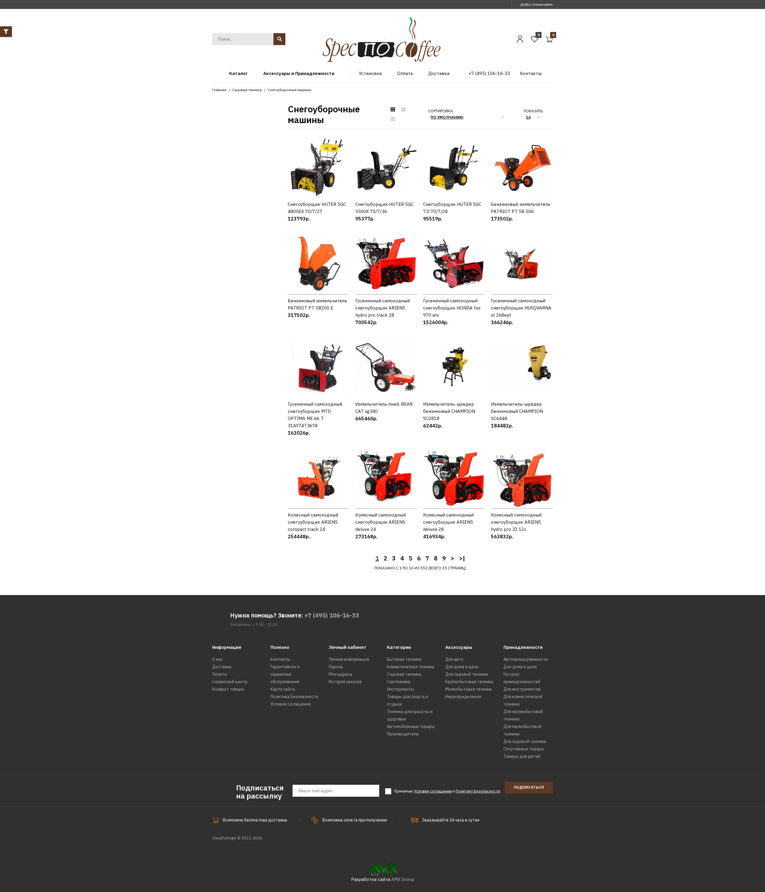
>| (462, 558)
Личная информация (349, 659)
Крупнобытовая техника (469, 681)
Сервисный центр (229, 681)
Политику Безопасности (478, 791)
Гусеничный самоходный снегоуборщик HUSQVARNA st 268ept (521, 308)
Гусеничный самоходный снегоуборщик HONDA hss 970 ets (452, 308)
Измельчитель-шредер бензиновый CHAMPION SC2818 (449, 411)
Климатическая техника (410, 666)
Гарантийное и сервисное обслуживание (284, 674)
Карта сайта (282, 689)
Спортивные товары (524, 749)
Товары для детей (522, 756)
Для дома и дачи (461, 666)
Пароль (336, 666)
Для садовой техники (466, 674)
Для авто (454, 659)
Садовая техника (247, 90)
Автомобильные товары (411, 726)
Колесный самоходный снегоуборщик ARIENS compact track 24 (313, 522)
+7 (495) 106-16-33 (332, 615)
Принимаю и (447, 791)
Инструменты (400, 689)
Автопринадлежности (526, 659)
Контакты (280, 659)
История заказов (345, 681)
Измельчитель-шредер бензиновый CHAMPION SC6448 (517, 411)
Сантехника (399, 681)
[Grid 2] (403, 109)
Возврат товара (228, 689)
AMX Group (402, 879)
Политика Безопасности (294, 696)
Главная (219, 90)
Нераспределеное (463, 696)
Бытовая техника (404, 659)
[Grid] (392, 109)
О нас (217, 659)
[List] (392, 119)
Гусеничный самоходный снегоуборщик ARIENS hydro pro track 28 (382, 308)
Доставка (222, 666)
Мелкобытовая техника (468, 689)
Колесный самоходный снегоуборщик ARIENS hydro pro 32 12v (516, 522)
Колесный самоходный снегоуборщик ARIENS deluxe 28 (448, 522)
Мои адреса (340, 674)
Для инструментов (522, 689)
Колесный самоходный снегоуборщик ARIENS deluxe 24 (380, 522)
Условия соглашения (290, 704)
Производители (403, 734)
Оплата (219, 674)
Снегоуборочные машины (289, 90)
